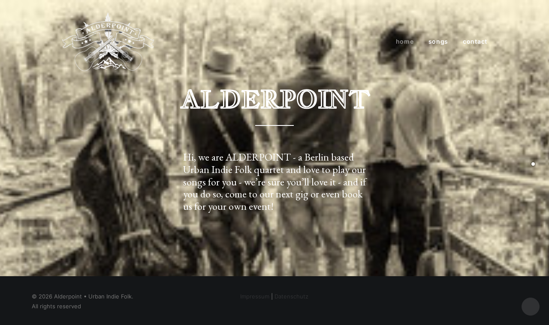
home (405, 41)
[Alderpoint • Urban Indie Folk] (108, 42)
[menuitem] (408, 41)
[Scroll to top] (531, 306)
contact (475, 41)
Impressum (254, 296)
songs (438, 41)
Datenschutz (291, 296)
